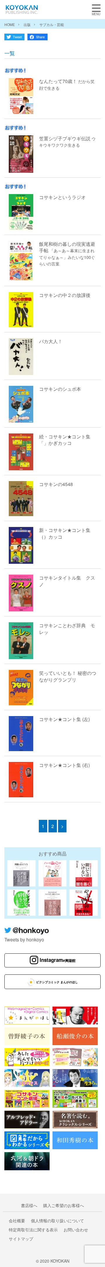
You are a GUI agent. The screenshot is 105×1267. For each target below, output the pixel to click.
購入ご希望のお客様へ (63, 1205)
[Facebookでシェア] (37, 38)
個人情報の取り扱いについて (57, 1220)
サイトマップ (21, 1239)
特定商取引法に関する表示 (33, 1230)
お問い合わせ (76, 1230)
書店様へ (29, 1205)
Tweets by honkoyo (24, 939)
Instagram (58, 959)
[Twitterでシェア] (14, 38)
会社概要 (17, 1220)
